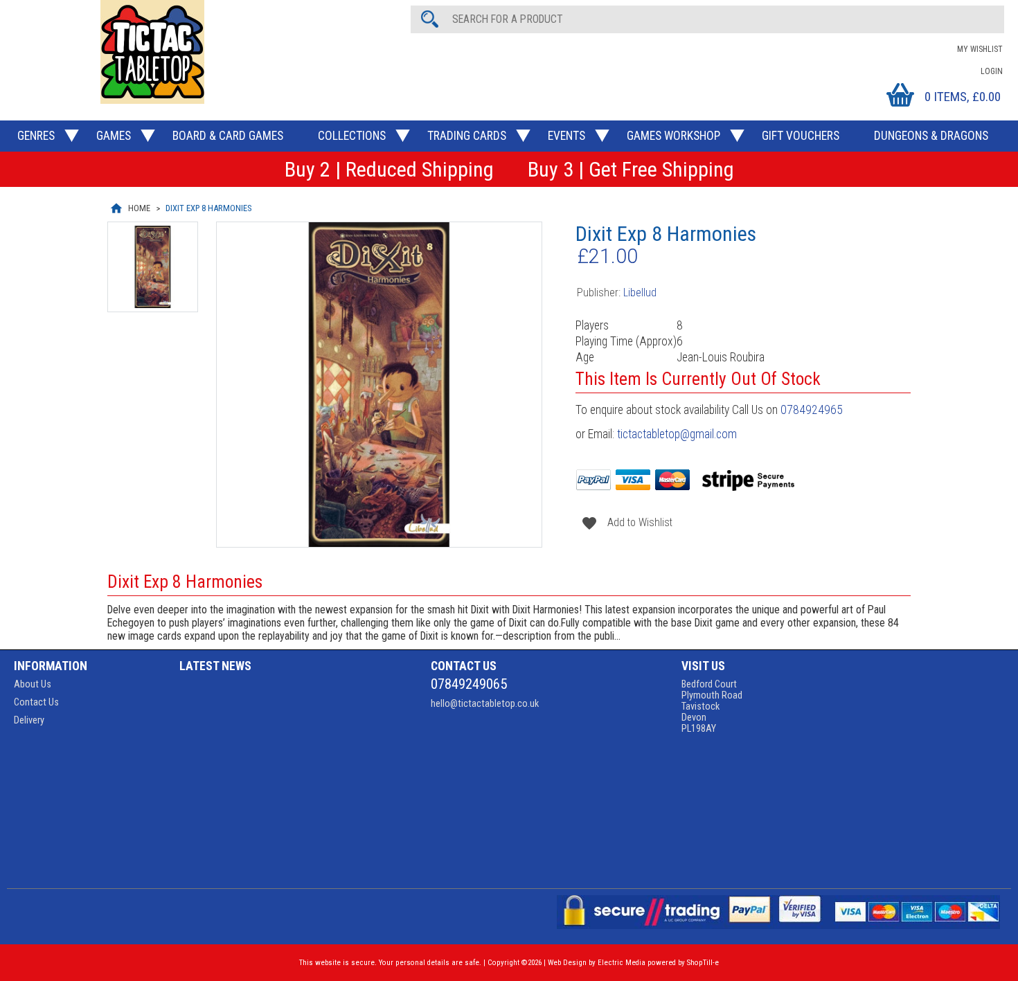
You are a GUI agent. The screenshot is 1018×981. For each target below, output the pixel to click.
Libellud (640, 292)
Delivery (29, 720)
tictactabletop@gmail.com (677, 434)
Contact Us (36, 702)
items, (963, 97)
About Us (32, 684)
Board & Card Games (227, 136)
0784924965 (811, 410)
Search (431, 19)
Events (566, 136)
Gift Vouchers (800, 136)
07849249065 (469, 684)
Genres (36, 136)
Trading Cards (466, 136)
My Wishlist (980, 49)
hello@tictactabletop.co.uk (485, 703)
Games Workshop (673, 136)
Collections (352, 136)
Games (113, 136)
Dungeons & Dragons (931, 136)
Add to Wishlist (624, 522)
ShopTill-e (703, 962)
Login (992, 71)
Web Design (567, 962)
